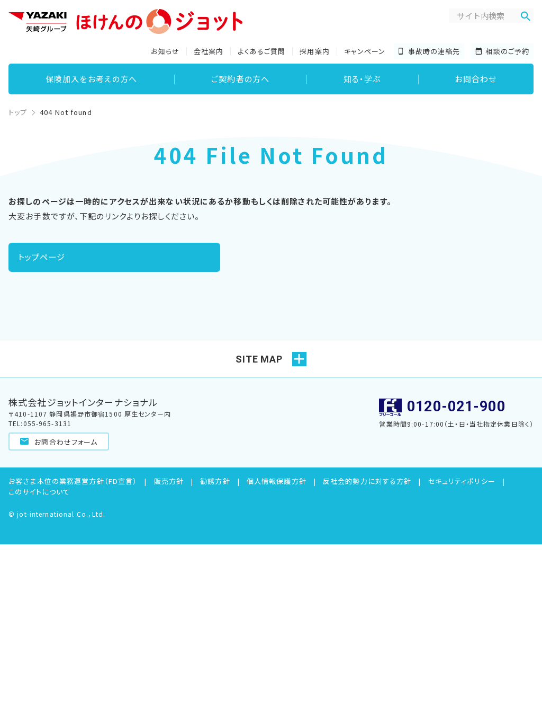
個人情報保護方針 (276, 481)
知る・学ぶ (362, 78)
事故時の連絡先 (434, 51)
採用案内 (315, 51)
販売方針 (169, 481)
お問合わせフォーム (64, 442)
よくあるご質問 (261, 51)
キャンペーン (365, 51)
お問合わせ (475, 78)
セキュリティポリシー (461, 481)
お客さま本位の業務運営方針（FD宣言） (72, 481)
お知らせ (165, 51)
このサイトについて (39, 492)
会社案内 (209, 51)
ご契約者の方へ (240, 78)
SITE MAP (259, 359)
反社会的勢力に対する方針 (367, 481)
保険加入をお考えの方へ (91, 78)
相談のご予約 (507, 51)
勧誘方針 (215, 481)
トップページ (41, 256)
